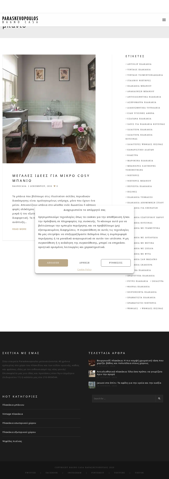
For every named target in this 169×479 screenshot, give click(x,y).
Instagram (75, 472)
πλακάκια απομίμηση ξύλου (145, 202)
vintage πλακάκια (139, 69)
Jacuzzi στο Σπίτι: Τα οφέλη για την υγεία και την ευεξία (129, 383)
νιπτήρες (133, 175)
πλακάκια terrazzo (140, 197)
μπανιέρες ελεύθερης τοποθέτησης (141, 168)
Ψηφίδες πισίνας (12, 441)
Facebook (52, 472)
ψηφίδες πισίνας (152, 308)
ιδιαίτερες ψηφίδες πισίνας (145, 144)
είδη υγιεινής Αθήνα (140, 113)
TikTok (139, 472)
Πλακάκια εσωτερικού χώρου (19, 422)
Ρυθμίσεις (116, 262)
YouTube (119, 472)
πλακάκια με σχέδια (140, 248)
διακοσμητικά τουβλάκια (143, 107)
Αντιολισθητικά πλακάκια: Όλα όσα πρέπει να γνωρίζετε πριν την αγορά (129, 373)
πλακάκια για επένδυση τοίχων (142, 210)
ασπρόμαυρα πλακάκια (141, 102)
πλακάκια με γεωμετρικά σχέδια (143, 230)
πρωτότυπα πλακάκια (141, 275)
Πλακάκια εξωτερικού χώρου (19, 432)
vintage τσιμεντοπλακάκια (145, 75)
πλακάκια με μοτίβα (140, 243)
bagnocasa (19, 186)
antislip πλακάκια (139, 64)
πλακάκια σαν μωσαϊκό (142, 259)
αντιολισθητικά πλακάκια (144, 97)
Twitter (30, 472)
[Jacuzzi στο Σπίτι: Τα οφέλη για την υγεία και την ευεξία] (92, 385)
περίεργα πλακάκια (139, 186)
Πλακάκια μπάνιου (139, 86)
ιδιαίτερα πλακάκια (140, 129)
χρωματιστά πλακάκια (141, 297)
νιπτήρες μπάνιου (139, 181)
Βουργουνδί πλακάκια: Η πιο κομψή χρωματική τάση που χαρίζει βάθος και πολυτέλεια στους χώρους (130, 361)
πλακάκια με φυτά (139, 254)
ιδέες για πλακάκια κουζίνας (146, 124)
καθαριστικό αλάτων (140, 149)
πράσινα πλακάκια (139, 270)
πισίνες (132, 191)
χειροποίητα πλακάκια (142, 292)
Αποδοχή (53, 262)
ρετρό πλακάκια (137, 281)
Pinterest (97, 472)
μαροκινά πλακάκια (140, 160)
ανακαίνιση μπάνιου (140, 91)
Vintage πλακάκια (12, 413)
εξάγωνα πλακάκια (139, 118)
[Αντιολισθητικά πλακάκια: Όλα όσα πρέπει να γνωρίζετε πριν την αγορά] (92, 373)
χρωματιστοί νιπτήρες (141, 303)
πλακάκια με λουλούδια (142, 237)
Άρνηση (84, 262)
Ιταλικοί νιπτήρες (139, 80)
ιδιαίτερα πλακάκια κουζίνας (139, 137)
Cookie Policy (84, 269)
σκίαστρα (158, 281)
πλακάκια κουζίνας (140, 222)
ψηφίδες (132, 308)
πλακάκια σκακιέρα (139, 264)
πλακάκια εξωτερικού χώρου (145, 217)
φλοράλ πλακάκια (138, 286)
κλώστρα (132, 155)
